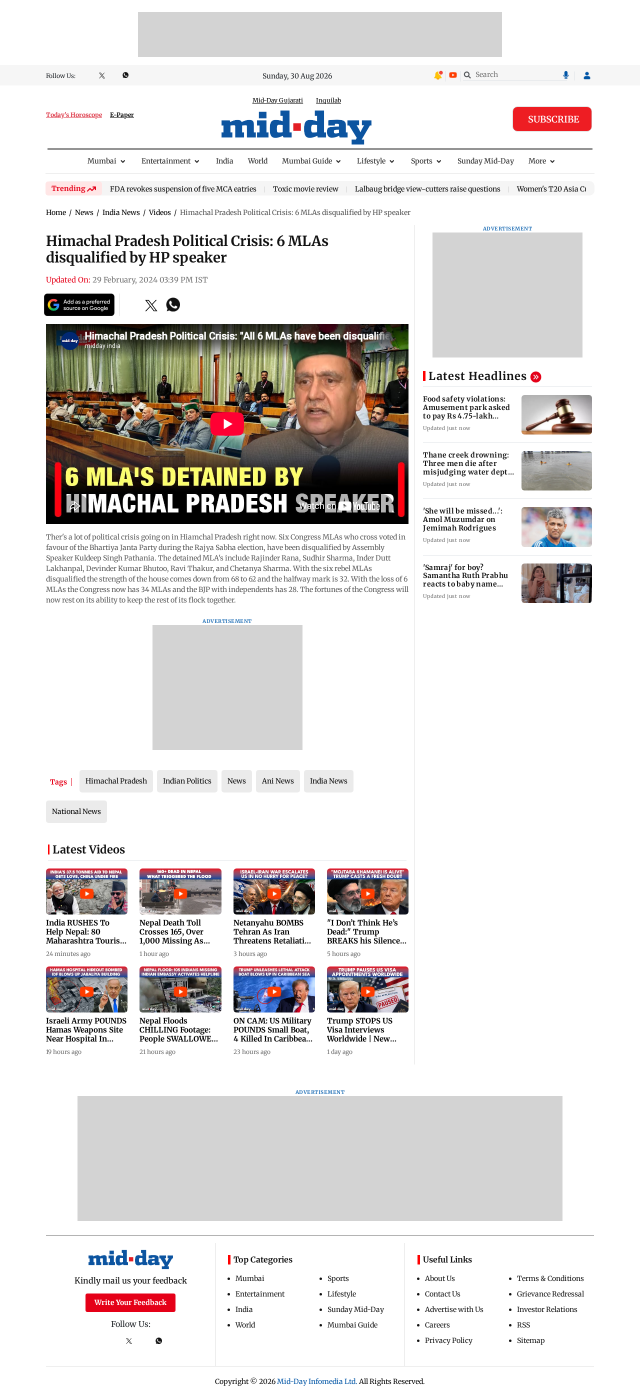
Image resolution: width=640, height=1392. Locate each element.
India (225, 161)
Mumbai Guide (307, 161)
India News (329, 781)
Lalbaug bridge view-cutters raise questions (427, 189)
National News (76, 811)
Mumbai (102, 161)
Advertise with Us (454, 1309)
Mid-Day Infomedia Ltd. (317, 1381)
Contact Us (442, 1294)
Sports (421, 161)
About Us (440, 1278)
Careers (437, 1325)
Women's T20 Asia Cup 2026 (564, 189)
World (258, 161)
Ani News (278, 781)
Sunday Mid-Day (486, 161)
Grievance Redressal (550, 1294)
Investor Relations (547, 1309)
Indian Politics (187, 781)
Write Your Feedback (130, 1302)
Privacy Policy (448, 1340)
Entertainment (166, 161)
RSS (523, 1325)
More (537, 161)
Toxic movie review (305, 189)
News (237, 781)
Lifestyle (371, 161)
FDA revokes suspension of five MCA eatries (183, 189)
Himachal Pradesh (116, 781)
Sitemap (531, 1340)
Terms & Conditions (550, 1278)
